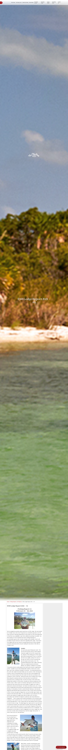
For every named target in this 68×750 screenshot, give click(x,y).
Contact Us (59, 2)
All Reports (19, 601)
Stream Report (48, 2)
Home (8, 601)
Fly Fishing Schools (36, 2)
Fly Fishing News (54, 2)
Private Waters (31, 2)
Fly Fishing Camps (42, 2)
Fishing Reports (13, 601)
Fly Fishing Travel (19, 2)
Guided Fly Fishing (25, 2)
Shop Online (13, 2)
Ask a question (62, 747)
